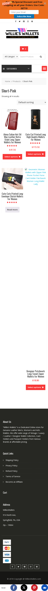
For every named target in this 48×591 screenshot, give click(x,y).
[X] (24, 587)
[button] (24, 9)
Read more (12, 209)
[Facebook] (13, 587)
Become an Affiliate (14, 482)
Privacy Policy (11, 465)
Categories (12, 68)
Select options (11, 156)
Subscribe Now (24, 16)
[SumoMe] (44, 587)
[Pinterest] (34, 587)
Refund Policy (11, 471)
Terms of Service (13, 476)
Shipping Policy (12, 460)
